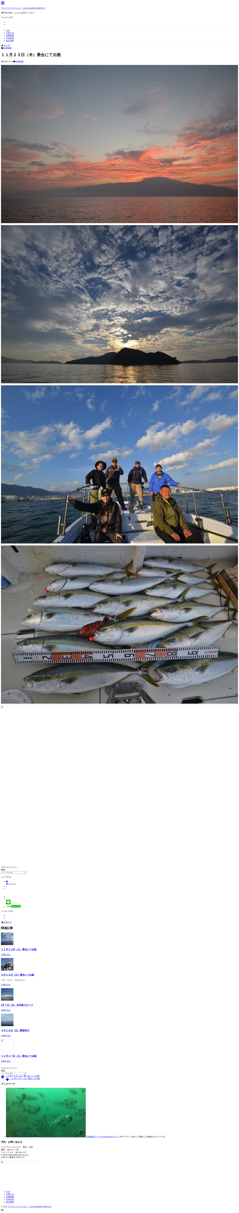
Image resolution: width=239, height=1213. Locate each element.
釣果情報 (10, 35)
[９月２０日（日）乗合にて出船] (7, 970)
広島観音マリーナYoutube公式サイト (102, 1137)
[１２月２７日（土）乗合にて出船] (7, 1051)
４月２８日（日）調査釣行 (15, 1030)
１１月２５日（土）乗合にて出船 (25, 1079)
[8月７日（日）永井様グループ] (7, 1000)
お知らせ (10, 33)
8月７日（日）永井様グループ (17, 1005)
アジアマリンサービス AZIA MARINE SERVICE (23, 8)
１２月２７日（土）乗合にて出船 (18, 1056)
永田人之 (8, 922)
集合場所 (10, 41)
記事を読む (6, 955)
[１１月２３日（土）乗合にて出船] (7, 944)
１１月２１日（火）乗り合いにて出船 (22, 1076)
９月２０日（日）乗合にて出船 (17, 975)
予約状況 (10, 38)
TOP (8, 30)
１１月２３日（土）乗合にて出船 (18, 949)
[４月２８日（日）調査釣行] (7, 1025)
